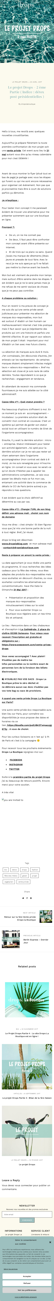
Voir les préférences (27, 1290)
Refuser (27, 1283)
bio (5, 870)
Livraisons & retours (40, 1234)
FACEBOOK (16, 760)
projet (34, 876)
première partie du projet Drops (31, 777)
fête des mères (10, 876)
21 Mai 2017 (20, 589)
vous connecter (23, 1185)
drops (24, 870)
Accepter (27, 1276)
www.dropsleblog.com (15, 543)
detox (14, 870)
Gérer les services (10, 1269)
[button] (50, 1242)
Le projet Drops (27, 1164)
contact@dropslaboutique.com (21, 547)
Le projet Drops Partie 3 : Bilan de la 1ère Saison (27, 1098)
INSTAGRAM (16, 764)
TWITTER (14, 769)
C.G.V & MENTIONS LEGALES (26, 1297)
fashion (35, 870)
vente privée (14, 150)
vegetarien (8, 882)
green (24, 876)
